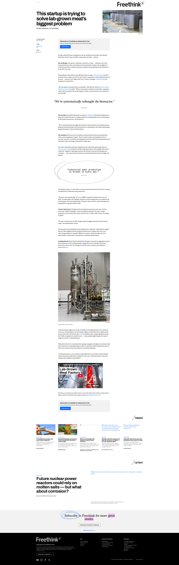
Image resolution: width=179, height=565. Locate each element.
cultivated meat (98, 75)
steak (80, 334)
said (79, 197)
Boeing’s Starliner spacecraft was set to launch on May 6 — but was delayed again (111, 440)
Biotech (126, 550)
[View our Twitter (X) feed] (49, 560)
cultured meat (100, 79)
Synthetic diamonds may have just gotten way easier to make (133, 439)
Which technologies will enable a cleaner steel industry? (87, 440)
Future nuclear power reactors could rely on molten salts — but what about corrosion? (58, 484)
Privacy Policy (139, 559)
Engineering (39, 46)
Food (37, 47)
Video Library (105, 546)
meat (66, 247)
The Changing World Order (130, 545)
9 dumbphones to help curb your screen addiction (44, 439)
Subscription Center (88, 530)
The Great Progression (107, 545)
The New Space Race (129, 547)
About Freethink (84, 541)
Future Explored (105, 544)
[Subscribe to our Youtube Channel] (37, 560)
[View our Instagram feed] (41, 560)
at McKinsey (90, 115)
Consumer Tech (128, 546)
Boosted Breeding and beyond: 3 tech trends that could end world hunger (67, 440)
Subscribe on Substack (44, 554)
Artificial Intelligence (129, 541)
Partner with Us (84, 542)
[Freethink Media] (56, 539)
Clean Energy (83, 437)
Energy (125, 544)
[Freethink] (130, 4)
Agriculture (61, 437)
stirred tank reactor (64, 149)
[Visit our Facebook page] (45, 560)
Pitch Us (82, 545)
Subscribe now (65, 46)
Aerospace (104, 437)
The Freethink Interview (107, 542)
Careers (82, 544)
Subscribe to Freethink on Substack (89, 525)
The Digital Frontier (128, 542)
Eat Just (101, 87)
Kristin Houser (41, 39)
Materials (126, 549)
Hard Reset (104, 541)
